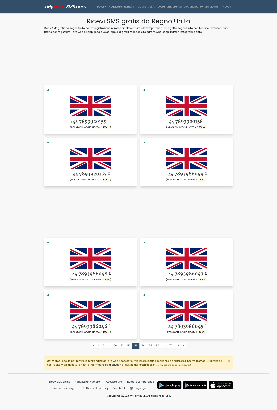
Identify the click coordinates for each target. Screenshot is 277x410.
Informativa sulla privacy (106, 365)
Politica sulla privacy (95, 388)
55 (150, 345)
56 (157, 345)
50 (115, 345)
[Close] (229, 361)
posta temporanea (169, 6)
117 (170, 345)
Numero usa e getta (65, 388)
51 (122, 345)
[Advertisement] (138, 59)
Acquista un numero (122, 6)
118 (177, 345)
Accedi (227, 6)
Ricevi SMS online (59, 382)
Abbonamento (193, 6)
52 (128, 345)
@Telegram (212, 6)
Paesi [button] (100, 6)
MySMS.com (65, 7)
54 (143, 345)
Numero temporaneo (140, 382)
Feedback (119, 388)
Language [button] (139, 388)
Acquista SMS (146, 6)
